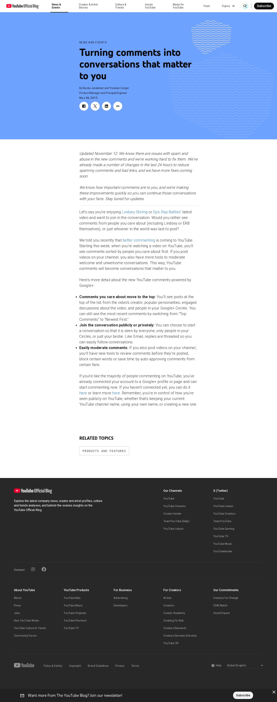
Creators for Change (225, 597)
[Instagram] (33, 569)
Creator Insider (172, 513)
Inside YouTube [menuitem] (150, 6)
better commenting (139, 240)
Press (17, 605)
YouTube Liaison (173, 528)
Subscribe (264, 6)
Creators (168, 605)
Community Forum (25, 635)
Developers (120, 605)
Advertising (121, 597)
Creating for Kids (173, 620)
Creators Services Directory (180, 635)
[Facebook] (44, 569)
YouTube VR (170, 643)
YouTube (168, 498)
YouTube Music (222, 543)
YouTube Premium (75, 620)
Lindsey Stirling (135, 212)
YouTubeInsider (223, 551)
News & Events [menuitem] (56, 6)
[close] (274, 692)
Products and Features (104, 451)
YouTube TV (220, 536)
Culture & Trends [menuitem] (120, 6)
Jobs (17, 613)
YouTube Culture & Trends (30, 628)
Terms (135, 665)
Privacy (119, 665)
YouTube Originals (75, 613)
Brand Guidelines (98, 665)
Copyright (75, 665)
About (17, 597)
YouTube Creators (174, 506)
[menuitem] (207, 6)
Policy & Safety (53, 665)
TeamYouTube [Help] (176, 521)
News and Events (93, 42)
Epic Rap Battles (167, 212)
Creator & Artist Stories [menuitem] (88, 6)
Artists (167, 597)
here (83, 393)
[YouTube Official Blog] (22, 6)
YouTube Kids (72, 597)
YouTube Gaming (223, 528)
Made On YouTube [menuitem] (178, 6)
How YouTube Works (26, 620)
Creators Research (174, 628)
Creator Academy (174, 613)
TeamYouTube (222, 521)
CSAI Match (220, 605)
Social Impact (221, 613)
